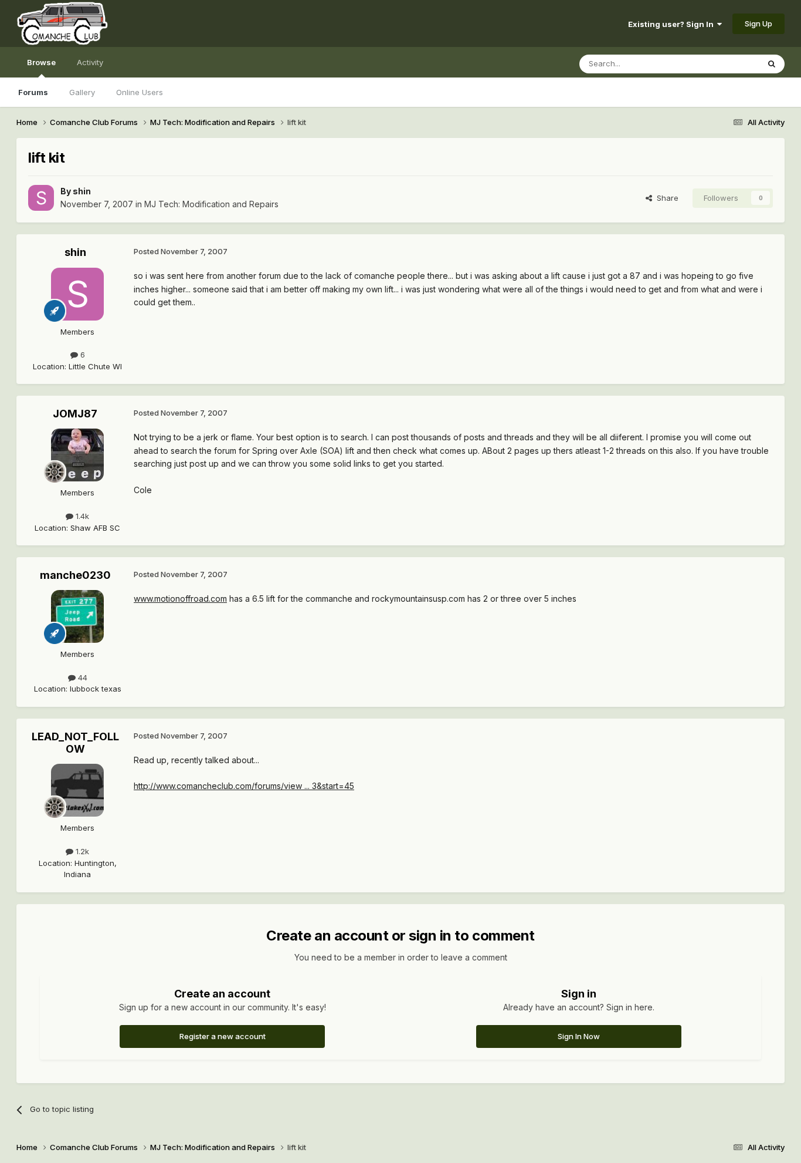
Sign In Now (579, 1036)
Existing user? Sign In (672, 24)
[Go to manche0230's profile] (77, 616)
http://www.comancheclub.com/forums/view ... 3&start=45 (244, 786)
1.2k (81, 851)
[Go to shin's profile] (41, 198)
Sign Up (758, 23)
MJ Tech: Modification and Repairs (211, 204)
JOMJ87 (75, 413)
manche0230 (75, 575)
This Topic (724, 63)
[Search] (772, 64)
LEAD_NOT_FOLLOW (75, 743)
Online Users (139, 92)
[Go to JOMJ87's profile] (77, 455)
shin (82, 191)
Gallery (82, 92)
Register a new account (222, 1036)
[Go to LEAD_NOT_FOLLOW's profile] (77, 790)
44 (81, 677)
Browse (41, 62)
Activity (90, 62)
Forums (33, 92)
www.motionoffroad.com (180, 599)
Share (665, 198)
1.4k (81, 516)
